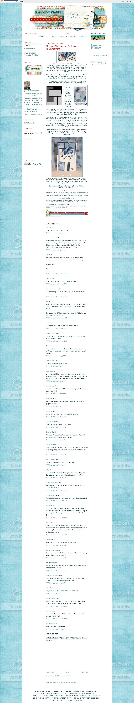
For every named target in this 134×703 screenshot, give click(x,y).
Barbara (48, 506)
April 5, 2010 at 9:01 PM (56, 570)
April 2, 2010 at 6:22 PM (56, 417)
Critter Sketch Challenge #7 (69, 81)
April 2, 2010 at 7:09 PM (56, 440)
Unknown (49, 278)
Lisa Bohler (49, 445)
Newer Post (50, 672)
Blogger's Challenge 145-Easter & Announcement (61, 47)
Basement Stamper (32, 90)
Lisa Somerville (51, 238)
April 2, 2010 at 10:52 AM (56, 297)
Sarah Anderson (51, 598)
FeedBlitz (35, 55)
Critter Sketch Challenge (76, 206)
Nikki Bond (49, 399)
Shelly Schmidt (51, 333)
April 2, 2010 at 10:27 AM (56, 273)
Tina (47, 255)
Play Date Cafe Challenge (78, 117)
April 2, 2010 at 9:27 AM (56, 250)
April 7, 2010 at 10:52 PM (56, 606)
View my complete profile (33, 114)
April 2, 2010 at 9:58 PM (56, 465)
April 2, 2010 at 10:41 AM (56, 284)
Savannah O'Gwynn (52, 575)
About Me (82, 36)
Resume (61, 36)
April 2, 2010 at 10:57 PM (56, 518)
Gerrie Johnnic (50, 588)
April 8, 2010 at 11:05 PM (56, 629)
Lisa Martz (49, 386)
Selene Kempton (51, 289)
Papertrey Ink (51, 207)
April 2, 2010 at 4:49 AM (56, 233)
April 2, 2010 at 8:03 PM (56, 455)
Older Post (84, 672)
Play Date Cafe (61, 207)
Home (54, 36)
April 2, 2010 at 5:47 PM (56, 406)
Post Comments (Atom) (63, 676)
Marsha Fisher (50, 422)
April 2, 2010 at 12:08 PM (56, 341)
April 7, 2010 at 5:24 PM (56, 593)
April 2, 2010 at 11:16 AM (56, 328)
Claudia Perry (50, 361)
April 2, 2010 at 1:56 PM (56, 356)
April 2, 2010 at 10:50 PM (56, 501)
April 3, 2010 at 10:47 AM (56, 535)
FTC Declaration (71, 36)
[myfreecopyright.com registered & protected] (100, 64)
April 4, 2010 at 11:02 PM (56, 558)
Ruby (47, 522)
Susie (47, 227)
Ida (47, 301)
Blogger (104, 56)
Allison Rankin (50, 495)
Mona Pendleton (51, 550)
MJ (47, 470)
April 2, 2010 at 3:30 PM (56, 381)
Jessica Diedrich (51, 459)
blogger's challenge (58, 206)
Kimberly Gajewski (52, 482)
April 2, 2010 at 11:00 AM (56, 318)
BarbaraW (49, 411)
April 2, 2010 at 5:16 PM (56, 394)
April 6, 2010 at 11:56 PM (56, 583)
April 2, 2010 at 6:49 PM (56, 427)
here (73, 187)
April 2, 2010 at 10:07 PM (56, 490)
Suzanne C (49, 432)
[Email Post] (68, 204)
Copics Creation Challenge (64, 122)
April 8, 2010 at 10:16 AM (56, 619)
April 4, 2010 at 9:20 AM (56, 545)
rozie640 (49, 371)
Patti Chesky (50, 624)
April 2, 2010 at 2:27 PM (56, 366)
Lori (47, 323)
